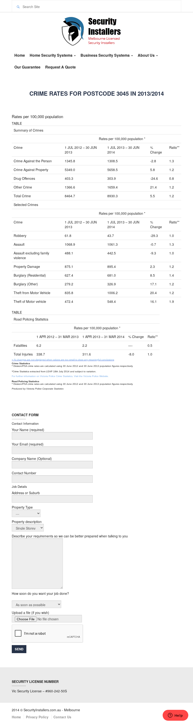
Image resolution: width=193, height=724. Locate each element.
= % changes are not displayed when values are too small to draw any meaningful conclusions (63, 359)
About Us (147, 55)
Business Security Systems (105, 55)
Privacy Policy (37, 717)
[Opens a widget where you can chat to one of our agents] (175, 716)
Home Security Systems (51, 55)
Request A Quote (60, 67)
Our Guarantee (27, 67)
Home (19, 55)
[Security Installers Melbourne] (96, 30)
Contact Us (62, 717)
